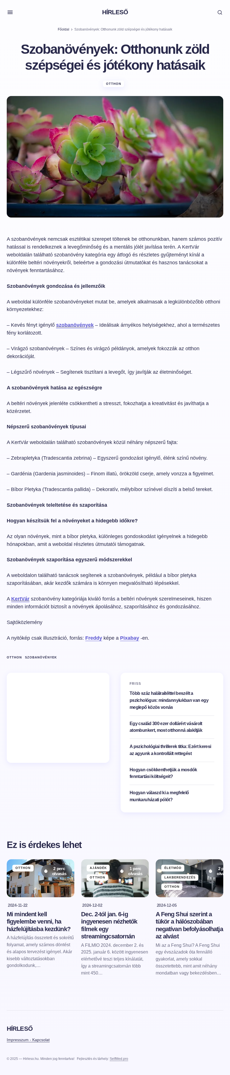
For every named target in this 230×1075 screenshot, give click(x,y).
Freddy (93, 638)
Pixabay (129, 638)
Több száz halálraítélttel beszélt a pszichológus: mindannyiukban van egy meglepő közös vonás (169, 700)
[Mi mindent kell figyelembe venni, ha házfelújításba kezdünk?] (40, 878)
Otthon (113, 83)
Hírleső (115, 12)
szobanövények (41, 657)
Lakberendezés (180, 877)
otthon (14, 657)
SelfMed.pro (119, 1059)
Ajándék (98, 868)
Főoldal (63, 29)
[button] (10, 12)
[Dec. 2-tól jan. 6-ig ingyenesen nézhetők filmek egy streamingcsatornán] (115, 878)
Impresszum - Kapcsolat (28, 1039)
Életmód (173, 868)
